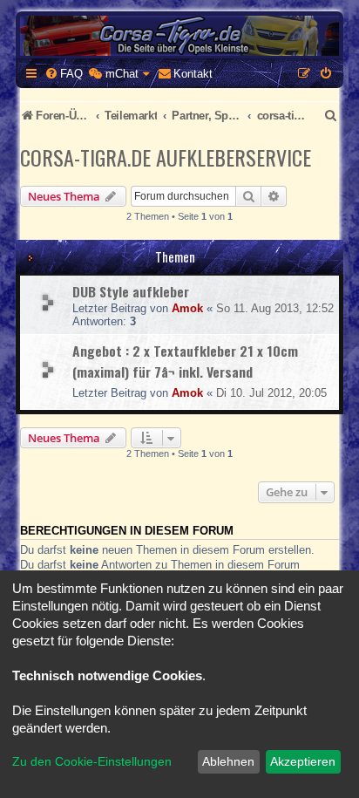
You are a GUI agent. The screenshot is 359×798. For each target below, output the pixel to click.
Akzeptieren (302, 761)
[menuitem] (63, 73)
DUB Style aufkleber (130, 291)
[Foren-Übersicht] (179, 36)
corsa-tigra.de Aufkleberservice (165, 157)
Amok (187, 308)
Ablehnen (228, 761)
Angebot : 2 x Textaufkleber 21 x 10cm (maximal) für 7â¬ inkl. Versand (185, 361)
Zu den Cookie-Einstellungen (92, 761)
